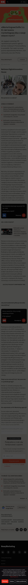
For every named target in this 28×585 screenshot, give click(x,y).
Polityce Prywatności (14, 576)
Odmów (12, 581)
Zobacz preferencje (21, 581)
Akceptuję (4, 581)
